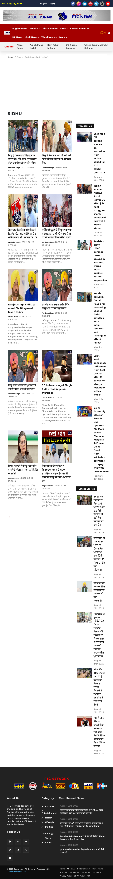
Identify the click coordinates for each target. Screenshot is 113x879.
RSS (88, 876)
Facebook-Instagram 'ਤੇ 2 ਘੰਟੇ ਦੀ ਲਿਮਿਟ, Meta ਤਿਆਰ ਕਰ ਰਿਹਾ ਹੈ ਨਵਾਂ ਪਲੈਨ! (82, 838)
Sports (48, 842)
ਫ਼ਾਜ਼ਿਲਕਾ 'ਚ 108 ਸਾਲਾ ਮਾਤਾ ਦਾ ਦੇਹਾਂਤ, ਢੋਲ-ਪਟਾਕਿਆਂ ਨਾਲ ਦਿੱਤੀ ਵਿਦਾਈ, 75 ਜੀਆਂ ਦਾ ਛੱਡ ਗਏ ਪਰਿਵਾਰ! (99, 554)
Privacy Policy (66, 876)
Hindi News (31, 37)
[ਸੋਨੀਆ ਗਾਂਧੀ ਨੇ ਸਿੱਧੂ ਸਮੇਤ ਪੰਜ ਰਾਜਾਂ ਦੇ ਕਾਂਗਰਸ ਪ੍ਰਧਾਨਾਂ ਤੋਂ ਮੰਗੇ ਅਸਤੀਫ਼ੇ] (23, 446)
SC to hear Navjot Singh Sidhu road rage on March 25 (57, 389)
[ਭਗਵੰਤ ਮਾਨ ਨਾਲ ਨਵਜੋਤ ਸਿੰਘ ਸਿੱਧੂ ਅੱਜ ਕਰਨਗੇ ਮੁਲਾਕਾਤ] (57, 285)
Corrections (97, 869)
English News (20, 28)
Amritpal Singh (14, 168)
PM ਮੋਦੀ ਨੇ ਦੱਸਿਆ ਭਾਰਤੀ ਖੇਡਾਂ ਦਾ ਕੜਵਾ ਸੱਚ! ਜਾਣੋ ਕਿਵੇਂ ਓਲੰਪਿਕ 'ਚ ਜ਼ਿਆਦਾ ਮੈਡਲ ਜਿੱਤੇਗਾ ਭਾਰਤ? (99, 732)
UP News (17, 37)
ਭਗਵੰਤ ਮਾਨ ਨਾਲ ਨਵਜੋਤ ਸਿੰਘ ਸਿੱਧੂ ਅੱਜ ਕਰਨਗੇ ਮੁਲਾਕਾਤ (55, 306)
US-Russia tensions (71, 46)
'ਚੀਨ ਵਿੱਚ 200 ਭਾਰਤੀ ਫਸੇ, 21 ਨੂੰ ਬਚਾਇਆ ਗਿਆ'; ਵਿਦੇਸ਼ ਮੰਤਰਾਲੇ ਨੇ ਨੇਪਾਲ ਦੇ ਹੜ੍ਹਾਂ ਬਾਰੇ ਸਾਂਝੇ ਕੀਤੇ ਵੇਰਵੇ (99, 687)
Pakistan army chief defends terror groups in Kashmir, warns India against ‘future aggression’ (99, 260)
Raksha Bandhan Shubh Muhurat (96, 46)
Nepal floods (20, 46)
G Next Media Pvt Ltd (16, 871)
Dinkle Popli (13, 317)
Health (48, 817)
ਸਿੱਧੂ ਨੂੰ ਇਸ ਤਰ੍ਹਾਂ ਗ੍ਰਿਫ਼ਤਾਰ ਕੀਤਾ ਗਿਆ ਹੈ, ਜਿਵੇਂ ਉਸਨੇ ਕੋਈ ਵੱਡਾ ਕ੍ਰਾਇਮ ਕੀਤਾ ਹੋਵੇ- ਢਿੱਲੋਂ (22, 159)
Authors (63, 872)
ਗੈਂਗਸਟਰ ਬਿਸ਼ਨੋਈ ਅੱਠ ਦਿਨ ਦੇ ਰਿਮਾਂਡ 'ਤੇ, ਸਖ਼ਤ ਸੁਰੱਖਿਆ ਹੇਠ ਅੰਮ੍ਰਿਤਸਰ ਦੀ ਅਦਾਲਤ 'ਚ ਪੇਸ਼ (22, 233)
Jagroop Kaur (47, 486)
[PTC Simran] (88, 785)
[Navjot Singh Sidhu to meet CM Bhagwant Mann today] (23, 285)
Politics (34, 28)
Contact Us (74, 872)
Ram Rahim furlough (53, 46)
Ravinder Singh (14, 242)
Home (10, 57)
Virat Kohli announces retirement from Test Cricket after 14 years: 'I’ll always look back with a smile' (99, 375)
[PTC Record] (33, 785)
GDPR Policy (79, 876)
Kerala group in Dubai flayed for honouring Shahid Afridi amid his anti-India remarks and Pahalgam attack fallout (99, 318)
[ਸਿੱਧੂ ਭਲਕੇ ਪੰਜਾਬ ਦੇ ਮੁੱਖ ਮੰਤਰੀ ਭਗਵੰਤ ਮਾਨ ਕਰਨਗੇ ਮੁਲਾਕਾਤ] (23, 365)
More (62, 37)
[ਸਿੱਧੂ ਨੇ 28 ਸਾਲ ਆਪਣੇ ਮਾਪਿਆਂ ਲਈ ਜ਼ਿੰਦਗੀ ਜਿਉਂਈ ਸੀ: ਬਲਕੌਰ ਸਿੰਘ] (57, 135)
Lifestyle (49, 822)
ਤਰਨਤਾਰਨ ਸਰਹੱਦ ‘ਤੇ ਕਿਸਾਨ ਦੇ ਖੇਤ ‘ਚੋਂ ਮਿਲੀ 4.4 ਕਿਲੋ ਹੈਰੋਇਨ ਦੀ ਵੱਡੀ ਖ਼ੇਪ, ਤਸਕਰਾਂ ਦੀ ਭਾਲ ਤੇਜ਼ (99, 510)
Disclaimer (85, 872)
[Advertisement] (56, 83)
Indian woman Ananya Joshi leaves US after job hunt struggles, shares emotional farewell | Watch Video (99, 206)
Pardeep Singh (48, 168)
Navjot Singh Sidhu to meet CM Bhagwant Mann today (21, 308)
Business (49, 806)
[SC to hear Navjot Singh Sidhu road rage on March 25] (57, 365)
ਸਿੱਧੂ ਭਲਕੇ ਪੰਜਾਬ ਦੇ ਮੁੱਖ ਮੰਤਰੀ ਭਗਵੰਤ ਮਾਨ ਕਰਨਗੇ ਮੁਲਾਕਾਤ (22, 387)
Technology (47, 833)
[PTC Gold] (60, 785)
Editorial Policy (83, 869)
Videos (64, 28)
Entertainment (78, 28)
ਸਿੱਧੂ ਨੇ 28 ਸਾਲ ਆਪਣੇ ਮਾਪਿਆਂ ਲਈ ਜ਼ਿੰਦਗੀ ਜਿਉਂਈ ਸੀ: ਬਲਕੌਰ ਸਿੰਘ (56, 159)
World (48, 838)
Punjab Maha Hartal (36, 46)
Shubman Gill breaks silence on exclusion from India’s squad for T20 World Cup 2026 (99, 153)
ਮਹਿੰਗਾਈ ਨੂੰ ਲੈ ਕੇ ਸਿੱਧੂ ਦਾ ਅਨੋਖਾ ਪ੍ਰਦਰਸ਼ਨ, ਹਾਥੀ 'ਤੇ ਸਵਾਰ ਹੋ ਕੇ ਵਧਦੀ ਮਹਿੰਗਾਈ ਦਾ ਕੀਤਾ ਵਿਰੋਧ (57, 233)
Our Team (96, 872)
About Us (71, 869)
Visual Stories (50, 28)
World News (48, 37)
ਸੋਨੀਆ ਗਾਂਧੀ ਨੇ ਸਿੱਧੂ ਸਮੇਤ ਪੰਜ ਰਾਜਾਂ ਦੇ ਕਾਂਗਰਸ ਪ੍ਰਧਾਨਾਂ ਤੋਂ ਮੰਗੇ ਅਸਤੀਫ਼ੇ (23, 470)
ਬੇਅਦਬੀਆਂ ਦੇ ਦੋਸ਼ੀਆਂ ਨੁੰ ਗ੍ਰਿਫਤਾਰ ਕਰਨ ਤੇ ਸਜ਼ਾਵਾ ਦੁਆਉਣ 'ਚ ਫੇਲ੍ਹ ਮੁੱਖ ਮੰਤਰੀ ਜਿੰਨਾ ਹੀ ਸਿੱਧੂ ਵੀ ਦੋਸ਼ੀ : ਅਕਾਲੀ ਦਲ (56, 473)
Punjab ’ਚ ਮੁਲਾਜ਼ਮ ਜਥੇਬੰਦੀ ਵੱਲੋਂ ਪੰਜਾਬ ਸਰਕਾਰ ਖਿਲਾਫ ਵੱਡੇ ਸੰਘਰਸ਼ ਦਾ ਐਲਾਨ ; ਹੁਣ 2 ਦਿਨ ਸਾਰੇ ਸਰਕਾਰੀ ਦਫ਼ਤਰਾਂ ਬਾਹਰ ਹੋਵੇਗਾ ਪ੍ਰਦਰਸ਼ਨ (99, 635)
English (43, 4)
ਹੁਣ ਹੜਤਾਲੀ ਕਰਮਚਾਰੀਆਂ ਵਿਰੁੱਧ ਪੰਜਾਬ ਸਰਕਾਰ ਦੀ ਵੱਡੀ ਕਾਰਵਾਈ (99, 592)
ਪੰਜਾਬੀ (52, 4)
